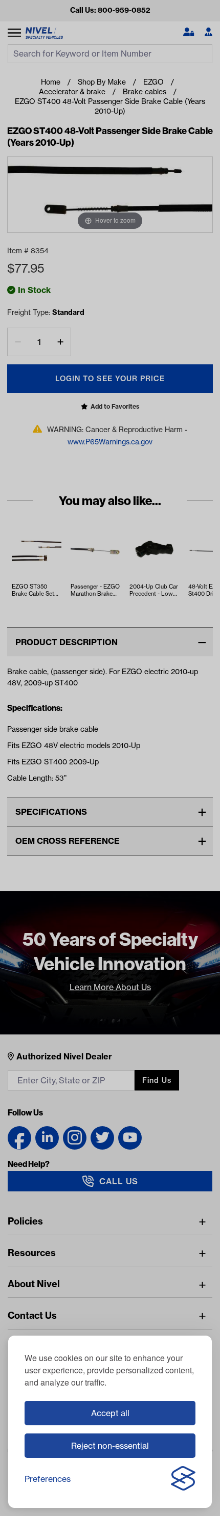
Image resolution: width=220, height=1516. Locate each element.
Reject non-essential (110, 1446)
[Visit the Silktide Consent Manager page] (183, 1479)
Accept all (110, 1413)
